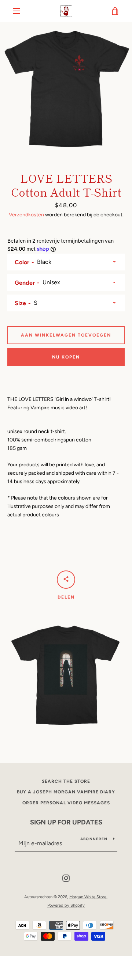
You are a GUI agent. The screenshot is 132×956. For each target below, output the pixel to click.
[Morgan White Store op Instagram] (66, 878)
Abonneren (93, 838)
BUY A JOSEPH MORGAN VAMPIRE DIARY (66, 791)
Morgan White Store (88, 896)
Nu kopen (66, 357)
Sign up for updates (66, 822)
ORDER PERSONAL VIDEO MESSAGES (66, 802)
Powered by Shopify (66, 905)
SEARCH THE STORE (66, 781)
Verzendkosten (26, 215)
